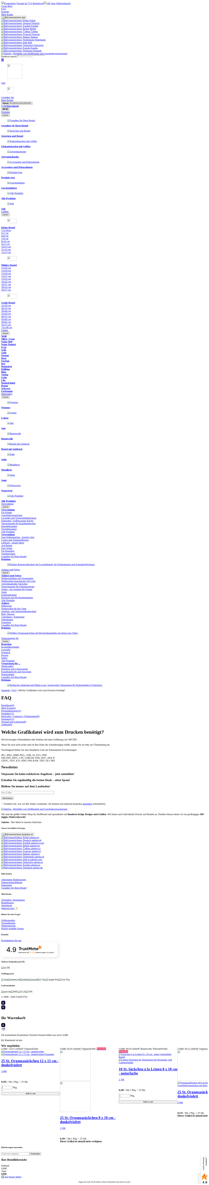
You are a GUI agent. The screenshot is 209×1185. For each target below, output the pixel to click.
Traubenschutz (8, 553)
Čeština (34, 31)
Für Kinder (6, 512)
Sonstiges (7, 719)
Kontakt (5, 11)
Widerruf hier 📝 (9, 908)
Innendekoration (9, 526)
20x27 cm (6, 290)
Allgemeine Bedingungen (13, 879)
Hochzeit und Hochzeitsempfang (17, 597)
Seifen (4, 658)
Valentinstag (7, 619)
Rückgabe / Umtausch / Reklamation (20, 716)
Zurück (5, 115)
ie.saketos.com (34, 859)
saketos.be (34, 845)
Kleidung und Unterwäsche (14, 669)
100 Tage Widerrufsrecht (58, 3)
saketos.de (36, 840)
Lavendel (5, 649)
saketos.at (38, 862)
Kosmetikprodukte (10, 647)
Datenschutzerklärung (11, 882)
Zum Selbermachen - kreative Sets (17, 537)
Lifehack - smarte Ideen (12, 542)
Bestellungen (7, 902)
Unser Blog (6, 6)
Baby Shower (8, 614)
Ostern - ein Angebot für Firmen (16, 589)
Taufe (4, 592)
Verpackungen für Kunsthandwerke (18, 523)
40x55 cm (6, 316)
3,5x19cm (6, 230)
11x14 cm (6, 249)
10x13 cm (6, 247)
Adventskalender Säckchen (14, 584)
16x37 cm (6, 284)
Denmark (37, 51)
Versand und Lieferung (13, 722)
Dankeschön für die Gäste (13, 608)
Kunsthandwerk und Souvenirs (16, 671)
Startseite (5, 690)
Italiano (34, 37)
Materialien (6, 394)
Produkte (5, 112)
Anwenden (35, 1154)
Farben (4, 330)
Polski (32, 20)
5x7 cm (4, 233)
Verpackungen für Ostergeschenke (17, 586)
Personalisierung (11, 711)
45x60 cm (6, 319)
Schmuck (5, 652)
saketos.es (35, 865)
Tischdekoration (9, 529)
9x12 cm (5, 244)
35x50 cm (6, 313)
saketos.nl (39, 856)
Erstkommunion (9, 595)
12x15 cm (6, 252)
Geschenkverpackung (11, 515)
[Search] (2, 59)
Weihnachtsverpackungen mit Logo (18, 581)
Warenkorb (6, 905)
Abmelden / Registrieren (13, 900)
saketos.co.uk (37, 843)
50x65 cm (6, 322)
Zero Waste (6, 548)
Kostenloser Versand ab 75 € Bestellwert (23, 3)
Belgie (32, 29)
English (34, 26)
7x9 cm (4, 238)
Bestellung (7, 705)
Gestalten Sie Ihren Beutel (13, 556)
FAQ (3, 9)
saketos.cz (35, 848)
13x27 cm (6, 276)
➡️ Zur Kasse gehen (11, 1177)
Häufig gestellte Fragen (12, 928)
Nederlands (40, 40)
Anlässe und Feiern (10, 569)
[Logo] (34, 53)
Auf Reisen (6, 545)
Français (35, 34)
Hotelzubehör (7, 674)
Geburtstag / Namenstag (12, 617)
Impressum (6, 885)
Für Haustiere (7, 551)
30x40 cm (6, 311)
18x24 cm (6, 287)
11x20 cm (6, 268)
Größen (5, 211)
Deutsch (35, 23)
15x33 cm (6, 279)
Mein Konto (7, 14)
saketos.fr (36, 851)
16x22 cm (6, 281)
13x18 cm (6, 270)
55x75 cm (6, 324)
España (34, 48)
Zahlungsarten (8, 920)
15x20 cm (6, 273)
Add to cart (30, 1093)
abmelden (87, 804)
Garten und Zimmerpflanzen (15, 540)
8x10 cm (5, 241)
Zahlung (6, 724)
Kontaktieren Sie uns (11, 940)
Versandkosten (8, 923)
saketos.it (35, 854)
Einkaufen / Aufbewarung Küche (17, 520)
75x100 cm (6, 327)
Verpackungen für (10, 638)
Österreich (38, 45)
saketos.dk (37, 867)
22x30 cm (6, 305)
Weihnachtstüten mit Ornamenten (17, 578)
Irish (29, 42)
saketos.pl (34, 837)
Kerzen (4, 655)
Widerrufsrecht (8, 926)
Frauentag (6, 622)
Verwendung (7, 504)
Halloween (6, 606)
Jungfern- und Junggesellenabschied (18, 611)
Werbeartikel (7, 666)
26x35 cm (6, 308)
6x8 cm (4, 236)
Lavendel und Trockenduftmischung (18, 518)
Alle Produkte (8, 531)
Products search (8, 56)
